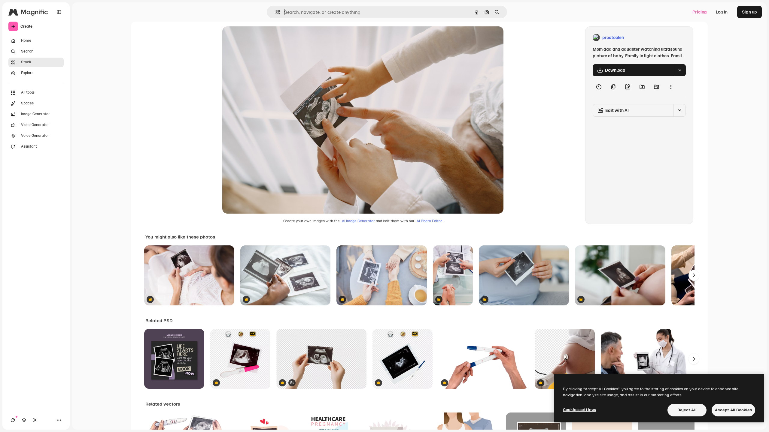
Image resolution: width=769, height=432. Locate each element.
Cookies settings (579, 409)
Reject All (687, 409)
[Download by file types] (680, 70)
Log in (722, 12)
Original (260, 37)
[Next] (693, 275)
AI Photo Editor (429, 221)
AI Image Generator (358, 221)
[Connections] (13, 420)
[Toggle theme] (35, 420)
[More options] (671, 87)
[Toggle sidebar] (59, 12)
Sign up (749, 12)
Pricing (699, 12)
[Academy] (24, 420)
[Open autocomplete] (275, 12)
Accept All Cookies (733, 409)
